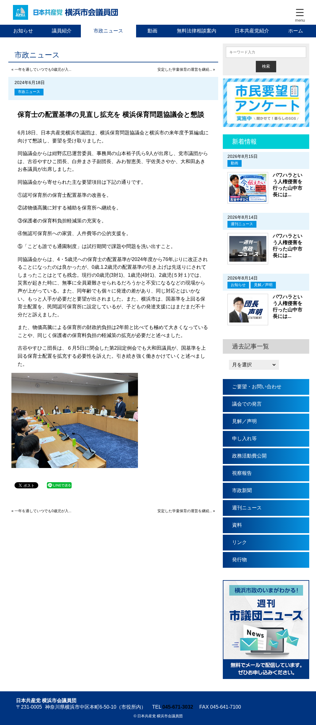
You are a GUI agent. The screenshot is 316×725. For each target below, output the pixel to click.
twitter (253, 12)
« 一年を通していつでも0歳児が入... (41, 69)
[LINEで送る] (59, 484)
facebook (235, 12)
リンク (239, 542)
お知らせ (23, 30)
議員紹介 (62, 30)
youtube (272, 12)
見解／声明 (263, 285)
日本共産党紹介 (252, 30)
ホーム (295, 30)
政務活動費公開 (249, 455)
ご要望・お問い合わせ (256, 386)
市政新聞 (242, 490)
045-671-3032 (177, 707)
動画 (152, 30)
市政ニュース (108, 30)
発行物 (239, 559)
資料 (237, 525)
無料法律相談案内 (196, 30)
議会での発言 (247, 404)
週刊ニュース (242, 224)
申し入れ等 (244, 438)
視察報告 (242, 473)
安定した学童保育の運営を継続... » (186, 69)
